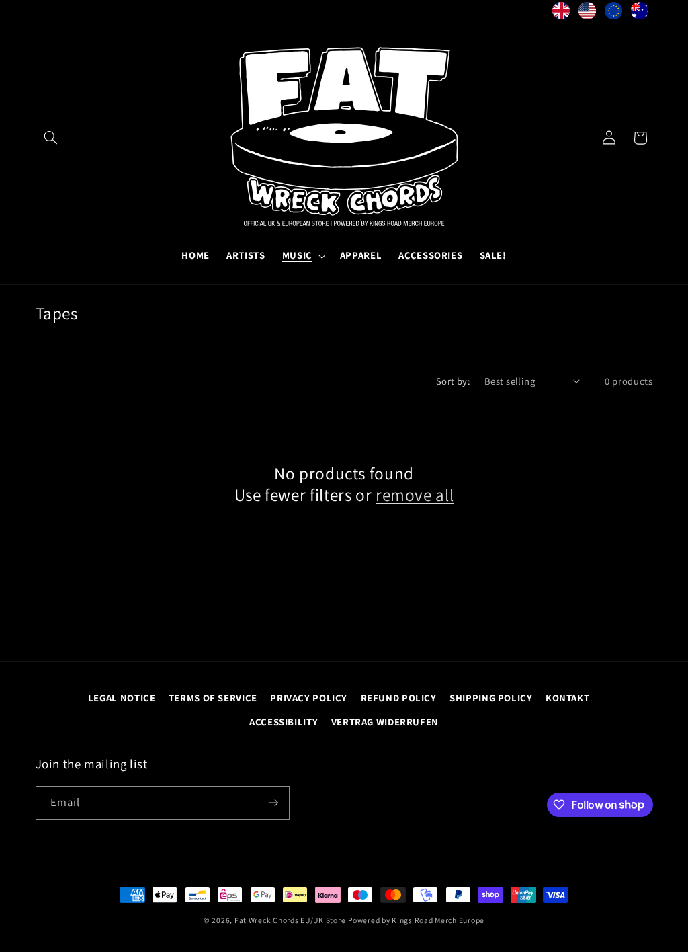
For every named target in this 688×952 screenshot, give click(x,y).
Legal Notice (122, 697)
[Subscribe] (272, 802)
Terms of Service (213, 697)
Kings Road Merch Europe (438, 920)
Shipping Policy (490, 697)
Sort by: (453, 380)
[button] (51, 137)
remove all (415, 495)
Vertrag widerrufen (385, 721)
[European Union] (614, 14)
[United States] (587, 14)
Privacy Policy (308, 697)
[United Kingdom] (561, 14)
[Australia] (640, 14)
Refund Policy (399, 697)
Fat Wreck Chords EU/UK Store (290, 920)
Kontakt (567, 697)
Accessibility (283, 721)
